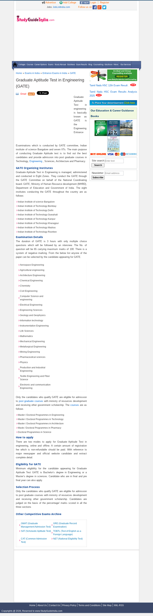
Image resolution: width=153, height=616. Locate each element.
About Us (42, 605)
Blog (90, 65)
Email (23, 94)
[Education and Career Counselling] (113, 71)
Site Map (107, 605)
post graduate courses (31, 401)
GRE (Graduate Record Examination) (65, 525)
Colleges (21, 65)
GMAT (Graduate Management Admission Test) (36, 525)
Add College (69, 2)
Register (104, 2)
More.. (116, 65)
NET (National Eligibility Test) (68, 538)
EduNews (71, 65)
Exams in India (32, 73)
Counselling (98, 65)
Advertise (50, 2)
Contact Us (54, 605)
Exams (50, 65)
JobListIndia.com (61, 7)
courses (74, 405)
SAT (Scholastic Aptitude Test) (36, 531)
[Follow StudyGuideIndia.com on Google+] (99, 6)
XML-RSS (119, 605)
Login (93, 2)
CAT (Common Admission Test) (34, 540)
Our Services (126, 65)
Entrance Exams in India (55, 73)
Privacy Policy (69, 605)
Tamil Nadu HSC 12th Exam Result (109, 85)
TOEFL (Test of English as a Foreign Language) (67, 533)
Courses (30, 65)
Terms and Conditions (89, 605)
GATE (73, 73)
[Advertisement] (97, 35)
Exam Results (81, 65)
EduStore (108, 65)
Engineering (36, 161)
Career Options (41, 65)
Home (19, 73)
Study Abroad (60, 65)
